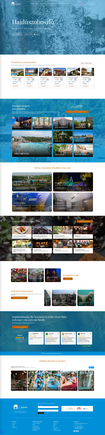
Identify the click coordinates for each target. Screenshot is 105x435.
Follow (92, 367)
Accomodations (42, 3)
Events (49, 3)
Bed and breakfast (36, 427)
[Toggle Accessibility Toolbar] (2, 432)
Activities (32, 3)
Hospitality (35, 430)
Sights (36, 3)
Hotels (34, 424)
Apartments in (35, 426)
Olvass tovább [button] (48, 342)
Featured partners (36, 428)
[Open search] (83, 3)
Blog (54, 426)
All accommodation (36, 423)
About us (54, 424)
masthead (55, 428)
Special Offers (62, 3)
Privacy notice (56, 427)
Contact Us (68, 3)
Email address (40, 405)
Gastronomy (54, 3)
